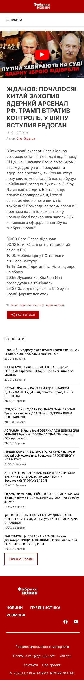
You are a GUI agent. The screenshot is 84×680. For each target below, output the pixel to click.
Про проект (51, 665)
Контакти (30, 665)
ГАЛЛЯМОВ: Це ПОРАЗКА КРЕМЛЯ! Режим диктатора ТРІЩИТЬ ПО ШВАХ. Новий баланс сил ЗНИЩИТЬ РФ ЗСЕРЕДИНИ (40, 539)
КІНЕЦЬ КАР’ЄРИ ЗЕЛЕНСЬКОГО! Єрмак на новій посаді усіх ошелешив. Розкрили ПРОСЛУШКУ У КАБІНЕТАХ (39, 455)
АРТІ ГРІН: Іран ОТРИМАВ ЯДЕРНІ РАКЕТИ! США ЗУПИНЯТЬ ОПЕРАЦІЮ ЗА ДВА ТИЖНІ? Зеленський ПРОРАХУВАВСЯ (39, 476)
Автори (65, 656)
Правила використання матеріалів (42, 647)
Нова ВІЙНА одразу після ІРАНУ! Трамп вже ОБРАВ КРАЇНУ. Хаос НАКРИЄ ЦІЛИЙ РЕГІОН (41, 351)
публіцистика (55, 305)
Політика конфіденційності (34, 656)
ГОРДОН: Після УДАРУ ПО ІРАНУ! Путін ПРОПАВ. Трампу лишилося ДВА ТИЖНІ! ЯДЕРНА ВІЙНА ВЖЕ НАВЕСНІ (40, 413)
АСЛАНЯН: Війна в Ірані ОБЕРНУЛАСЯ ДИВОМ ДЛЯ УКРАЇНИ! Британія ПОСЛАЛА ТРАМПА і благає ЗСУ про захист (41, 434)
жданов (25, 305)
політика (38, 305)
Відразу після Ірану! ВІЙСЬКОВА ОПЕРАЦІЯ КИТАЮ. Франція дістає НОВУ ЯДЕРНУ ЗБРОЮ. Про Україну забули (42, 497)
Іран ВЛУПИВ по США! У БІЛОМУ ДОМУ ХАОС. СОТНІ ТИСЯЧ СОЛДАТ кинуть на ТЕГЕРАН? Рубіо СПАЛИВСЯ (41, 518)
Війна (14, 305)
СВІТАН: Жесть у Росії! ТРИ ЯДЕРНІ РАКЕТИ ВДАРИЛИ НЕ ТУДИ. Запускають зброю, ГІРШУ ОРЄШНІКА (38, 391)
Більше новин (21, 559)
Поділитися (25, 314)
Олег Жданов (25, 138)
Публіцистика (45, 608)
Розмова (15, 615)
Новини (14, 608)
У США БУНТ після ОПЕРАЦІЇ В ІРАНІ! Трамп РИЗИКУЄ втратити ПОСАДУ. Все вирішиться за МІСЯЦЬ (38, 370)
